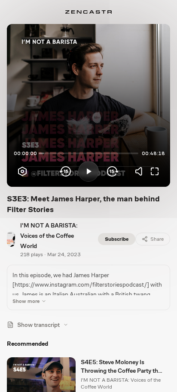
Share (157, 239)
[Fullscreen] (155, 171)
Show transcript (38, 324)
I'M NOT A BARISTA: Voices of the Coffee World (48, 235)
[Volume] (141, 171)
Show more (26, 301)
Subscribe (116, 239)
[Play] (88, 171)
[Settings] (22, 171)
